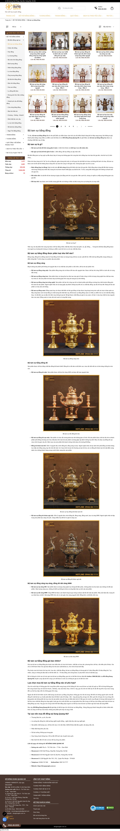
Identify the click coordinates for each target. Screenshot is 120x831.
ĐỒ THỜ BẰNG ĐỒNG (19, 20)
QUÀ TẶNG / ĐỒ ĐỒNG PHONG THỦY (13, 144)
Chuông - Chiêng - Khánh (15, 115)
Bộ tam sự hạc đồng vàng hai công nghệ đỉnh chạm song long (82, 116)
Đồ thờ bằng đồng (26, 16)
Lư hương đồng (12, 55)
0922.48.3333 (20, 809)
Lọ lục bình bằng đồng (14, 123)
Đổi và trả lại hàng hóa (40, 815)
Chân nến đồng (12, 48)
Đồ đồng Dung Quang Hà (71, 138)
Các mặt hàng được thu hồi (41, 818)
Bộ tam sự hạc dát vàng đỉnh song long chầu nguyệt (38, 86)
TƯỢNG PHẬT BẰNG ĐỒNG (42, 786)
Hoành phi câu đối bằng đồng (14, 102)
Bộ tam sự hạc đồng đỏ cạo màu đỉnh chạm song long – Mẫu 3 (82, 86)
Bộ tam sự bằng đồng (15, 44)
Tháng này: (8, 167)
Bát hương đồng (13, 63)
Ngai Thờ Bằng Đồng (14, 131)
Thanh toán (36, 809)
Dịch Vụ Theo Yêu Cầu (92, 16)
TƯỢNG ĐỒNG (11, 138)
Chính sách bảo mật (39, 806)
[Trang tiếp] (81, 126)
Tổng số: (8, 170)
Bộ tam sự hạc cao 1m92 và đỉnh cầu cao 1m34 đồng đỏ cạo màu (60, 53)
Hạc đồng (11, 52)
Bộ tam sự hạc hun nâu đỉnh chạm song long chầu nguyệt (105, 116)
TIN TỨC (36, 798)
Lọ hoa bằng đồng (13, 71)
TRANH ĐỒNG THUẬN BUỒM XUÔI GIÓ (45, 782)
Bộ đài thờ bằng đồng (14, 79)
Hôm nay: (8, 161)
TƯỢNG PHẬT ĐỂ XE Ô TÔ (41, 789)
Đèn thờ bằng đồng (14, 83)
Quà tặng (74, 16)
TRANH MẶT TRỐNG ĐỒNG (41, 795)
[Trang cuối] (85, 126)
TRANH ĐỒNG (11, 135)
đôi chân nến (84, 148)
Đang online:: (9, 173)
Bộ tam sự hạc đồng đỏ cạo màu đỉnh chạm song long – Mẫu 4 (60, 86)
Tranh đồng (60, 16)
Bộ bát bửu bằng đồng (14, 127)
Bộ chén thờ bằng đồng (15, 59)
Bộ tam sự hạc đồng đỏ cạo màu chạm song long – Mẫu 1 (38, 116)
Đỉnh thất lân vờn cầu (14, 119)
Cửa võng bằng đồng (14, 107)
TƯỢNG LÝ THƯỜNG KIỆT (41, 792)
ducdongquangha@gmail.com (20, 811)
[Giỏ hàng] (112, 7)
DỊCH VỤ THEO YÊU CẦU (14, 148)
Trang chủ (10, 16)
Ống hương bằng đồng (15, 75)
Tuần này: (8, 164)
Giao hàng (36, 812)
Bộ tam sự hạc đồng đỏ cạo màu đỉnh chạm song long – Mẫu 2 (105, 86)
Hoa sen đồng (12, 87)
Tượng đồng (44, 16)
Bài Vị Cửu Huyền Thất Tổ (14, 152)
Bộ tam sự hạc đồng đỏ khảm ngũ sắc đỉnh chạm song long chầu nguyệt (82, 53)
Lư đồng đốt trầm (13, 91)
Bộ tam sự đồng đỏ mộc (39, 372)
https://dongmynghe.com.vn (46, 766)
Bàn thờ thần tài (12, 111)
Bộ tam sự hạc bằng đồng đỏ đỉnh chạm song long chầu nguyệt (60, 116)
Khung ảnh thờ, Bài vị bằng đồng (15, 96)
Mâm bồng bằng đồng (14, 67)
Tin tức (109, 16)
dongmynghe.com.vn (19, 813)
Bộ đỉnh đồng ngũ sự (14, 40)
